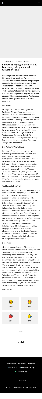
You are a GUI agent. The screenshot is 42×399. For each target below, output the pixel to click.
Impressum (31, 364)
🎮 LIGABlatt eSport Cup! (26, 368)
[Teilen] (9, 335)
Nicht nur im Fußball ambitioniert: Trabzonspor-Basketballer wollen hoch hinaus (23, 350)
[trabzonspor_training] (5, 349)
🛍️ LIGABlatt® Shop (21, 372)
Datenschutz (22, 364)
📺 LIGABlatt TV (12, 368)
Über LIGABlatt (11, 364)
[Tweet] (15, 335)
